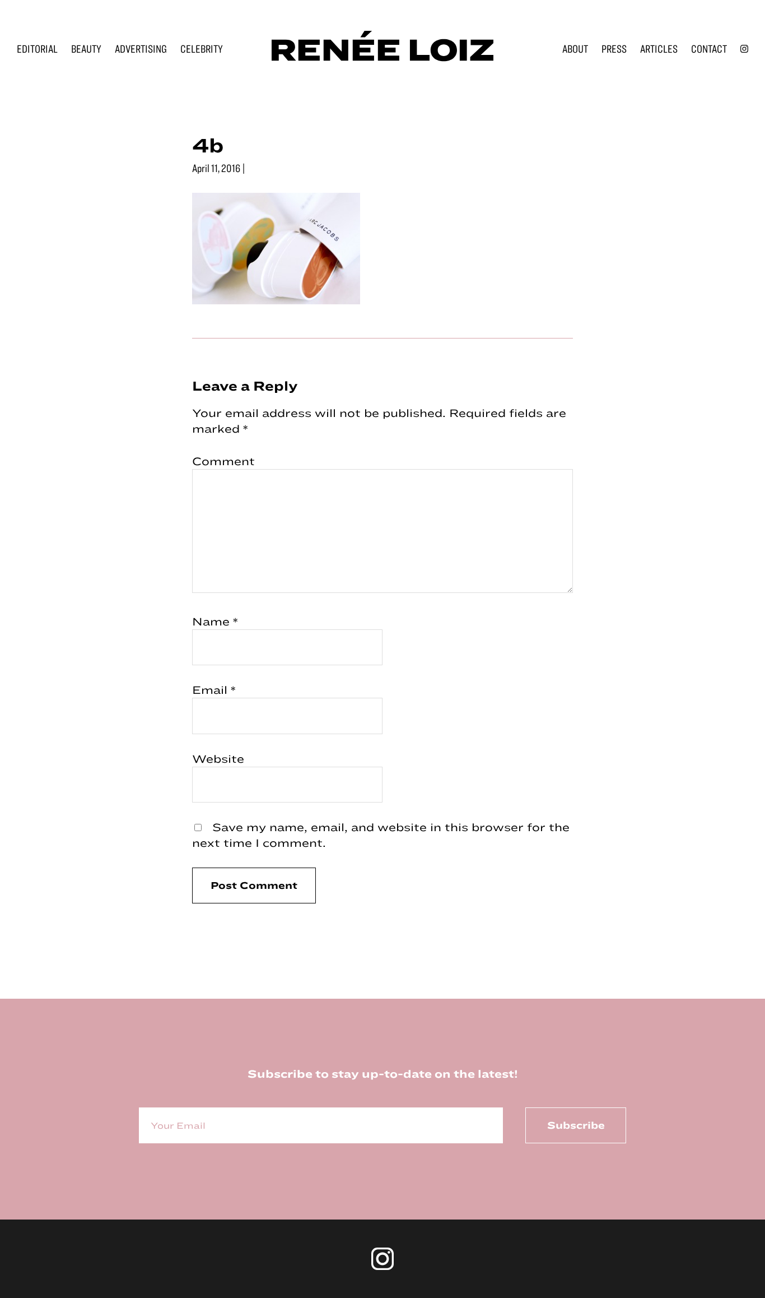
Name (215, 621)
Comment (223, 461)
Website (218, 758)
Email (214, 689)
